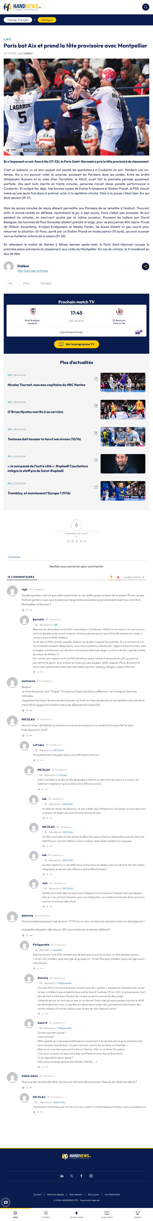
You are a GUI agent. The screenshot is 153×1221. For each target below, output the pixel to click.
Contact (37, 1194)
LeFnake (62, 774)
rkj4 (55, 624)
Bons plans (93, 1194)
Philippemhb (64, 983)
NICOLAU (58, 750)
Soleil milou (59, 1102)
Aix (10, 283)
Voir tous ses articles (32, 271)
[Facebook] (81, 1176)
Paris (26, 283)
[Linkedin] (61, 1176)
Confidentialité (112, 1194)
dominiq (57, 949)
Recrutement (76, 1194)
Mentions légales (55, 1194)
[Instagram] (91, 1176)
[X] (71, 1176)
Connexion (14, 557)
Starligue (46, 20)
